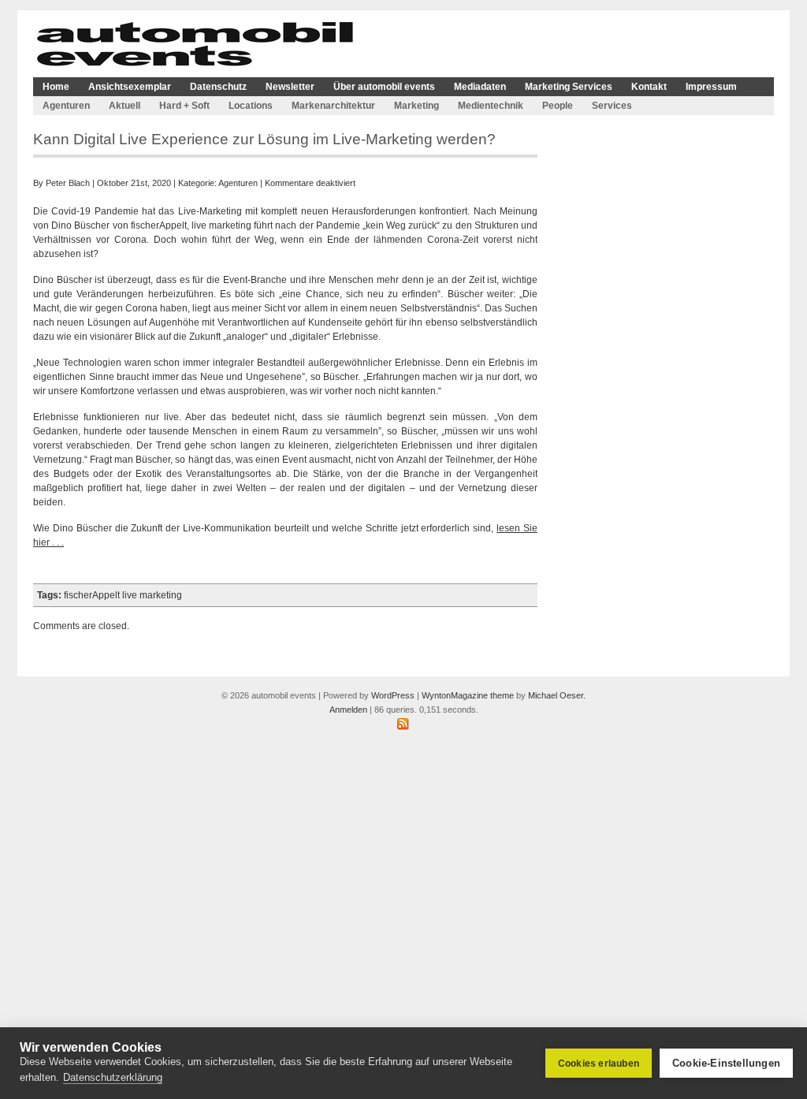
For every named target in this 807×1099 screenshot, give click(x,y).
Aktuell (124, 105)
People (557, 105)
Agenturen (66, 105)
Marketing (416, 105)
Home (56, 86)
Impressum (711, 86)
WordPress (393, 695)
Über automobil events (384, 86)
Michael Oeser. (557, 695)
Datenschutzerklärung (112, 1077)
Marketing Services (568, 86)
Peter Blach (68, 183)
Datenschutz (218, 86)
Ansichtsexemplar (129, 86)
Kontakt (649, 86)
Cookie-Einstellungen (726, 1063)
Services (612, 105)
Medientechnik (490, 105)
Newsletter (290, 86)
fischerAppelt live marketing (123, 595)
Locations (251, 105)
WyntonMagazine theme (468, 695)
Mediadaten (480, 86)
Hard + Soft (184, 105)
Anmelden (348, 709)
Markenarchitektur (333, 105)
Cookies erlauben (598, 1063)
